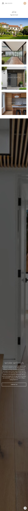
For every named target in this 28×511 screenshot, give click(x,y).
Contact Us (14, 384)
